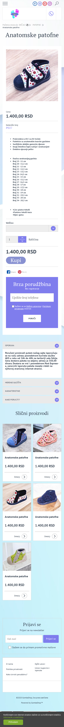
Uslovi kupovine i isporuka (42, 669)
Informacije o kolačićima (13, 717)
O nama (9, 664)
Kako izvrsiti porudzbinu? (16, 674)
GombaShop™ (37, 703)
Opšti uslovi (40, 664)
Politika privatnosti (14, 669)
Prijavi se (51, 638)
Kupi (16, 260)
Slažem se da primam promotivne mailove (34, 647)
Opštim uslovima (33, 306)
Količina (33, 239)
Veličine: (10, 223)
